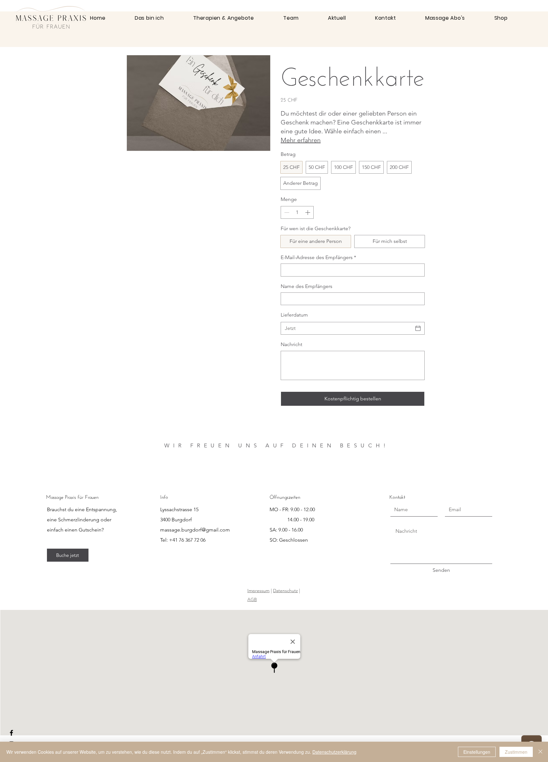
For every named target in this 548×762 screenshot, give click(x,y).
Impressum (258, 590)
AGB (252, 599)
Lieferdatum (294, 315)
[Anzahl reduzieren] (286, 212)
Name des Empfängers (306, 286)
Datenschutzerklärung (334, 752)
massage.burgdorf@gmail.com (195, 530)
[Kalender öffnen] (418, 328)
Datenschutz (285, 590)
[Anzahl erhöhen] (308, 212)
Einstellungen (476, 752)
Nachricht (291, 344)
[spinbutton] (297, 212)
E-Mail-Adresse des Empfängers (318, 257)
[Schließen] (540, 752)
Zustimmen (516, 752)
